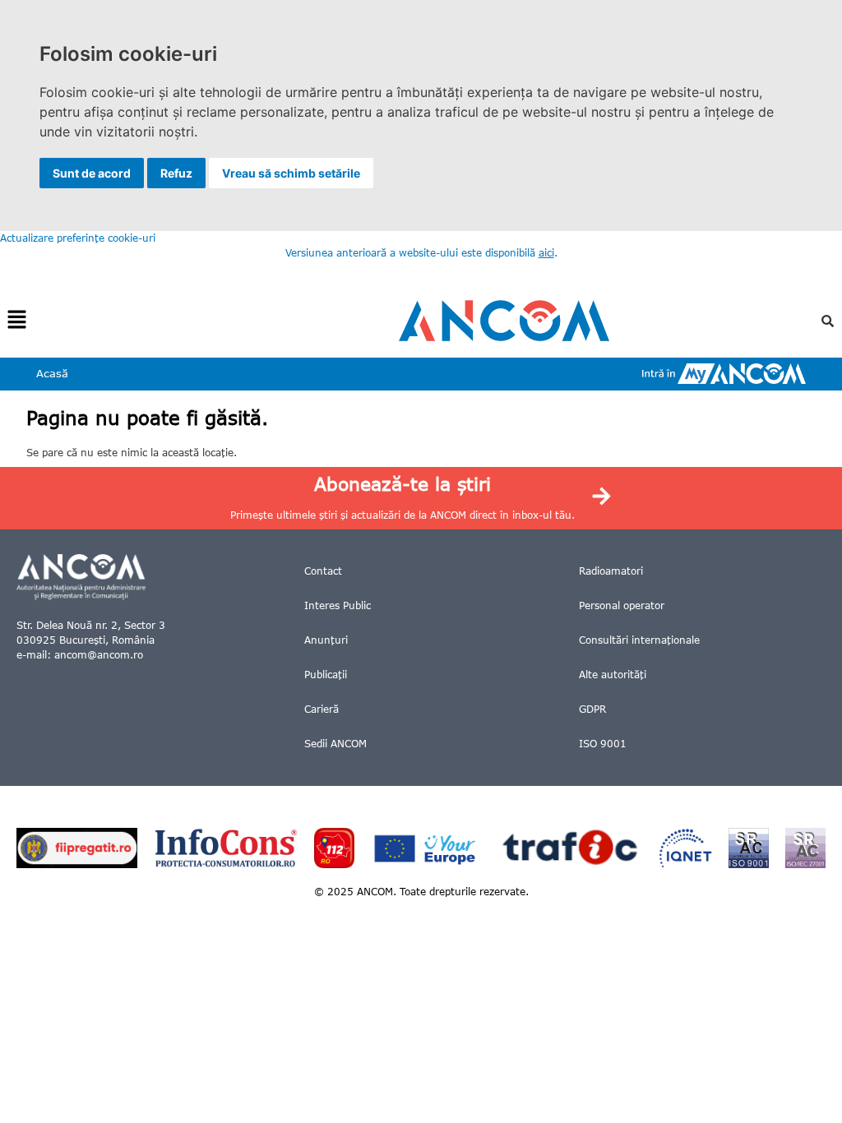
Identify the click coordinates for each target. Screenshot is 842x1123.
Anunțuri (326, 640)
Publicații (325, 674)
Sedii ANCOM (335, 743)
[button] (16, 320)
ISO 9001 (603, 743)
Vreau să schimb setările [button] (291, 173)
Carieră (321, 709)
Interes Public (337, 605)
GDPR (592, 709)
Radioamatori (611, 571)
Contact (323, 571)
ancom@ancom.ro (98, 655)
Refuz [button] (176, 173)
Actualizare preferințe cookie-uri (77, 238)
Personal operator (621, 605)
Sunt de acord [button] (92, 173)
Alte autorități (612, 674)
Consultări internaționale (639, 640)
